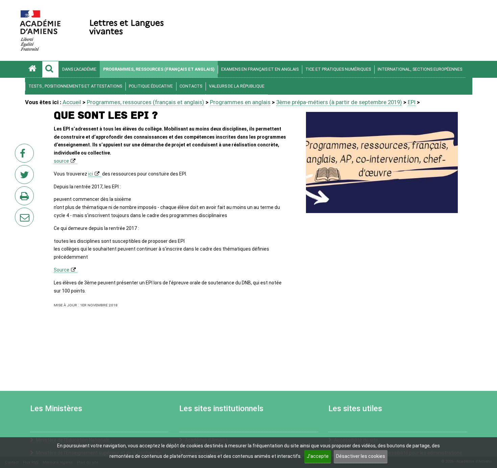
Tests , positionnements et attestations (75, 86)
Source (61, 270)
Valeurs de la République (236, 86)
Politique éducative (151, 86)
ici (90, 174)
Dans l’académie (79, 69)
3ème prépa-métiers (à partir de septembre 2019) (339, 102)
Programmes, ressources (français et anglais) (158, 69)
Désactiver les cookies (360, 456)
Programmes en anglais (240, 102)
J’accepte (318, 456)
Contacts (191, 86)
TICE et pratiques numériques (338, 69)
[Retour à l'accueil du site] (33, 69)
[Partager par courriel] (20, 212)
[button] (50, 69)
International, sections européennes (420, 69)
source (61, 161)
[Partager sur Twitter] (25, 176)
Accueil (72, 102)
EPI (412, 102)
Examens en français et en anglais (260, 69)
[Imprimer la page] (25, 198)
